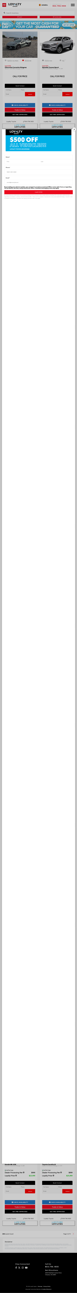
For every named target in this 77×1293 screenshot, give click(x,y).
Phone (8, 167)
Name (8, 157)
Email (8, 178)
